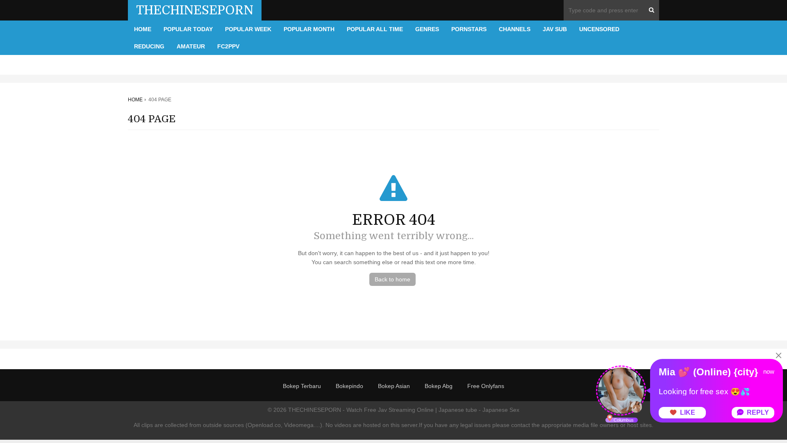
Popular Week (248, 29)
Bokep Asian (394, 386)
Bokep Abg (439, 386)
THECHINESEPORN (194, 10)
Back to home (392, 279)
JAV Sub (555, 29)
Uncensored (599, 29)
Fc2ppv (228, 46)
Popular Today (188, 29)
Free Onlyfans (485, 386)
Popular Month (309, 29)
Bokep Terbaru (302, 386)
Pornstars (469, 29)
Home (142, 29)
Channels (514, 29)
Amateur (191, 46)
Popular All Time (375, 29)
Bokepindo (349, 386)
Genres (427, 29)
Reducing (149, 46)
